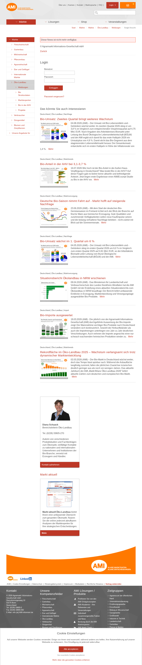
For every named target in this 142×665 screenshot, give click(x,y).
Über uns (62, 5)
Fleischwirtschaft (21, 45)
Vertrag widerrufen (113, 584)
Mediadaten (79, 584)
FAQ (100, 5)
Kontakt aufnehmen (50, 465)
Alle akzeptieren (71, 649)
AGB (9, 584)
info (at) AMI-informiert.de (23, 612)
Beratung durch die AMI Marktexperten (87, 623)
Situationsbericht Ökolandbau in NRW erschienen (73, 278)
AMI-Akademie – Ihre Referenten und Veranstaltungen (86, 607)
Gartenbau (18, 50)
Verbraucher (19, 115)
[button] (21, 22)
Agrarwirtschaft (20, 64)
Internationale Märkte (19, 75)
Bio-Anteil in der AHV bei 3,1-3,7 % (63, 164)
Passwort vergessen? (54, 96)
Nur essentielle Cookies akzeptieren (71, 655)
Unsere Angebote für (20, 133)
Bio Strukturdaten (23, 93)
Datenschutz (37, 584)
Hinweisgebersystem (53, 584)
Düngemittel (19, 120)
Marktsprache (90, 5)
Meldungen (22, 87)
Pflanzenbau (19, 60)
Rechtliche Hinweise (95, 584)
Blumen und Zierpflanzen (19, 126)
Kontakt (80, 5)
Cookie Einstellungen (21, 584)
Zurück (43, 51)
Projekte (21, 110)
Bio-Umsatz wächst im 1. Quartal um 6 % (67, 241)
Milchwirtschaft (20, 55)
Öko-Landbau (19, 82)
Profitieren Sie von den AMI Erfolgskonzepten (87, 600)
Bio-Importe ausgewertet (56, 315)
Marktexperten (24, 100)
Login (111, 5)
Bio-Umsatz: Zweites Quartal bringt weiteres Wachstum (76, 119)
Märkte (14, 40)
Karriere (71, 5)
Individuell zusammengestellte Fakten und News (89, 616)
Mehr (50, 149)
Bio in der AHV (24, 105)
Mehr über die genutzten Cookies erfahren (71, 660)
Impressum (68, 584)
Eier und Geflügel (21, 69)
